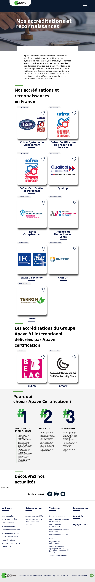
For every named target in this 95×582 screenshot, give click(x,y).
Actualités (78, 516)
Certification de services (58, 535)
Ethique (28, 524)
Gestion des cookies (79, 575)
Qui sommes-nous (33, 508)
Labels (51, 538)
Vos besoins (54, 508)
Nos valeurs (6, 547)
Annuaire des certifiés (34, 516)
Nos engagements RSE (10, 533)
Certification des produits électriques (59, 530)
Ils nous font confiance (11, 543)
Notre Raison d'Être (9, 519)
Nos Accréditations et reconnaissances (33, 520)
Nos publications (8, 540)
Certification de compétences (55, 525)
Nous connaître (8, 516)
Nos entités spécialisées (11, 530)
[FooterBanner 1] (8, 577)
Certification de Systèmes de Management (59, 520)
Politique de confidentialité (30, 575)
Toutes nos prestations (58, 555)
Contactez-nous (80, 508)
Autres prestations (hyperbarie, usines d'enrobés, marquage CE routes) (58, 549)
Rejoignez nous (80, 524)
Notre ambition (8, 523)
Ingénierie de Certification (54, 542)
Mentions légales (51, 575)
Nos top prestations (57, 516)
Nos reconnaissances (10, 536)
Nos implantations (9, 526)
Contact (64, 575)
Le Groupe (7, 508)
